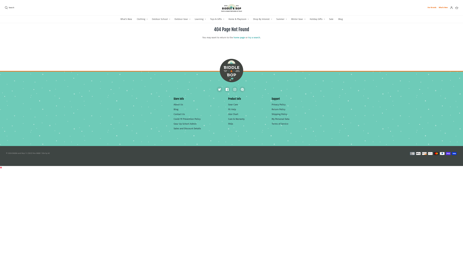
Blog (340, 19)
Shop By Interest (261, 19)
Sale (331, 19)
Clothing (141, 19)
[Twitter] (219, 89)
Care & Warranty (236, 119)
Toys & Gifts (216, 19)
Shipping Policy (279, 114)
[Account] (451, 7)
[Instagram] (235, 89)
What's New (443, 7)
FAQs (230, 123)
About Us (178, 104)
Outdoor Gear (181, 19)
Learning (199, 19)
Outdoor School (160, 19)
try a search (254, 37)
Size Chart (233, 114)
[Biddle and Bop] (231, 7)
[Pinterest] (242, 89)
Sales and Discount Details (187, 128)
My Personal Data (280, 119)
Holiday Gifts (316, 19)
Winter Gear (297, 19)
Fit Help (232, 109)
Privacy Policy (279, 104)
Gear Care (233, 104)
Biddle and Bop (231, 70)
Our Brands (432, 7)
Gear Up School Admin (185, 123)
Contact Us (179, 114)
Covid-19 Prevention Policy (187, 119)
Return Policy (278, 109)
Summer (280, 19)
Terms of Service (280, 123)
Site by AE (46, 153)
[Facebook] (227, 89)
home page (239, 37)
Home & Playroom (237, 19)
